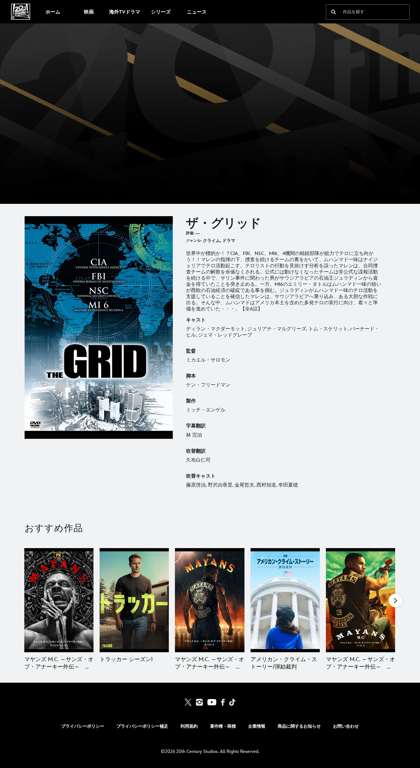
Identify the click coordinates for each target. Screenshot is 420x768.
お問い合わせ (346, 726)
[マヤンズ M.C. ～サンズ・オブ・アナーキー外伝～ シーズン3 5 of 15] (360, 600)
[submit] (333, 12)
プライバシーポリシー (82, 726)
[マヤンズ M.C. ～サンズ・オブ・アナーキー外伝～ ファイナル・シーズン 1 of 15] (58, 600)
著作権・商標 (223, 726)
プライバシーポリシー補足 (142, 726)
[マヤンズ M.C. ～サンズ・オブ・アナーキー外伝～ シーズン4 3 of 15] (209, 600)
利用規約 (189, 726)
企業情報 (256, 726)
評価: (190, 233)
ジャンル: (194, 240)
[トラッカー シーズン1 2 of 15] (134, 600)
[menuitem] (52, 12)
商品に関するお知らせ (299, 726)
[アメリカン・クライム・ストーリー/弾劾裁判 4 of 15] (285, 600)
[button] (395, 600)
